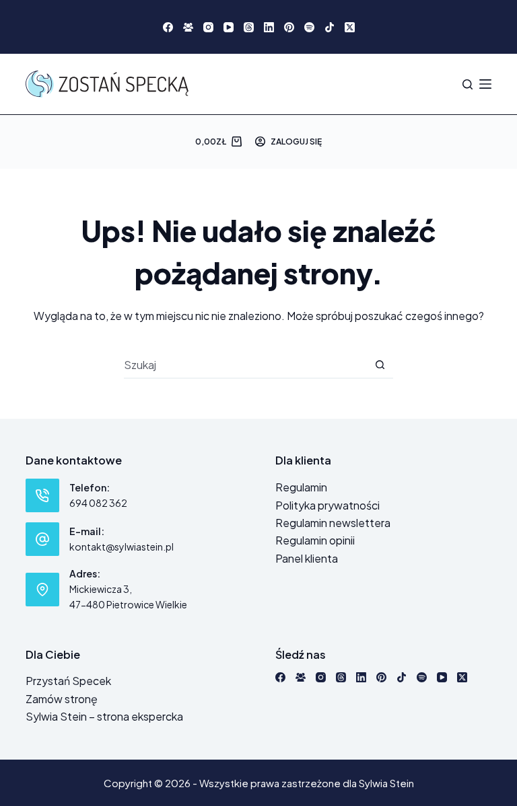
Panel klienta (306, 558)
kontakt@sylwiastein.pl (121, 546)
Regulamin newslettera (332, 523)
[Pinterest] (289, 27)
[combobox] (245, 365)
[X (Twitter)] (350, 27)
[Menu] (485, 84)
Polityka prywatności (327, 505)
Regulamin (301, 487)
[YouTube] (228, 27)
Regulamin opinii (315, 540)
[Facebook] (168, 27)
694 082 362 (98, 503)
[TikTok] (329, 27)
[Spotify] (309, 27)
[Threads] (249, 27)
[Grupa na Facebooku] (188, 27)
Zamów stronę (62, 699)
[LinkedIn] (269, 27)
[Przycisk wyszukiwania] (380, 365)
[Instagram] (208, 27)
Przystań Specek (68, 681)
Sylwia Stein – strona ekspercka (104, 716)
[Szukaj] (467, 84)
